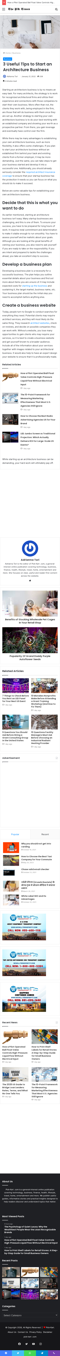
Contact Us (23, 1332)
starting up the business (34, 285)
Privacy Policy (35, 1332)
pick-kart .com (30, 1337)
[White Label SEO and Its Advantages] (11, 900)
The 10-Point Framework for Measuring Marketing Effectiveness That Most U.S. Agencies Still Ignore (45, 1090)
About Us (12, 1332)
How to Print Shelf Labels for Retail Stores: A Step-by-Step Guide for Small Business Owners (44, 1052)
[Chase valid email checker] (11, 873)
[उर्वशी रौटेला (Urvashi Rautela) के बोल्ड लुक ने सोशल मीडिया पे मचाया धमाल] (11, 886)
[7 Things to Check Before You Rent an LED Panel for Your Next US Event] (15, 685)
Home (8, 53)
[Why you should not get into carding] (11, 847)
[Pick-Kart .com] (19, 9)
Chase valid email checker (35, 869)
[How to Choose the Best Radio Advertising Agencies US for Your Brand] (10, 419)
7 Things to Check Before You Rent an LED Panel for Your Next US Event (15, 698)
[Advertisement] (30, 503)
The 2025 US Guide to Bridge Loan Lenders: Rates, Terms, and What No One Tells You (15, 1089)
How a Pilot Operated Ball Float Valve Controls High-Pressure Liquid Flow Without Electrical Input (15, 1052)
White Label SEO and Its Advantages (33, 897)
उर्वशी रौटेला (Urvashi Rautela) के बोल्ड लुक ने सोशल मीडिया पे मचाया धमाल (38, 885)
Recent (45, 834)
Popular (15, 834)
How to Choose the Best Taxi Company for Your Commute (36, 858)
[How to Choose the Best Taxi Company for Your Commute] (11, 860)
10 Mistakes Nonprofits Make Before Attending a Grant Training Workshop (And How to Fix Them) (43, 701)
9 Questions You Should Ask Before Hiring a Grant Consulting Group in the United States (15, 736)
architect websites (39, 323)
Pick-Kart (50, 1327)
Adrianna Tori (12, 76)
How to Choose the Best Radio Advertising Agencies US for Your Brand (38, 420)
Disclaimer (47, 1332)
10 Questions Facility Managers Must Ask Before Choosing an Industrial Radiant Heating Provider (42, 738)
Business (16, 53)
